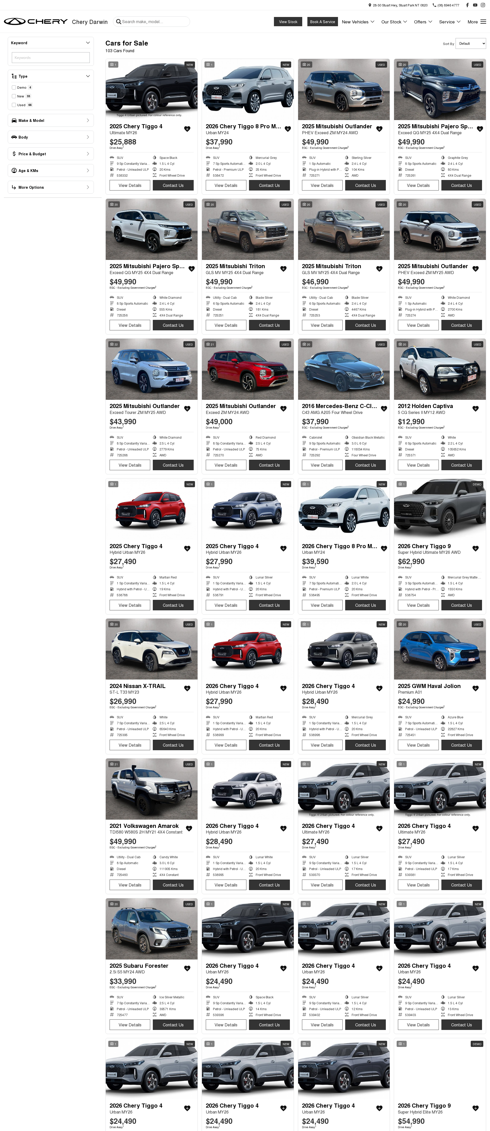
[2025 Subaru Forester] (152, 929)
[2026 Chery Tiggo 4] (248, 649)
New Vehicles (355, 21)
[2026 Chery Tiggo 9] (440, 509)
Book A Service (322, 21)
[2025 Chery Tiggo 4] (152, 89)
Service (447, 21)
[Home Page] (36, 21)
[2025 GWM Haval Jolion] (440, 649)
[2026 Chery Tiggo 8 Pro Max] (248, 89)
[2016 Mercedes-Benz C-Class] (344, 369)
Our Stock (391, 21)
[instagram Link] (483, 5)
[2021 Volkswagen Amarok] (152, 789)
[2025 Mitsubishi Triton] (248, 229)
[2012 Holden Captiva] (440, 369)
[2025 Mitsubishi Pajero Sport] (440, 89)
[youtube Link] (475, 5)
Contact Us (173, 185)
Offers (420, 21)
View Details (130, 185)
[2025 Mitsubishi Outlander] (344, 89)
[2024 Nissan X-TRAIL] (152, 649)
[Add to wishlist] (187, 129)
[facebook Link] (467, 5)
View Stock (288, 21)
